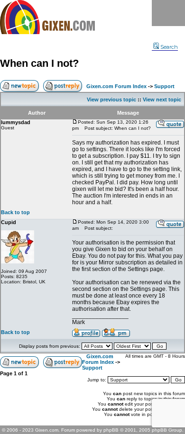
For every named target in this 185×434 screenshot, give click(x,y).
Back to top (15, 212)
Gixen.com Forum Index (116, 86)
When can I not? (39, 63)
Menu (168, 13)
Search (169, 47)
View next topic (162, 99)
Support (164, 86)
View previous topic (111, 99)
